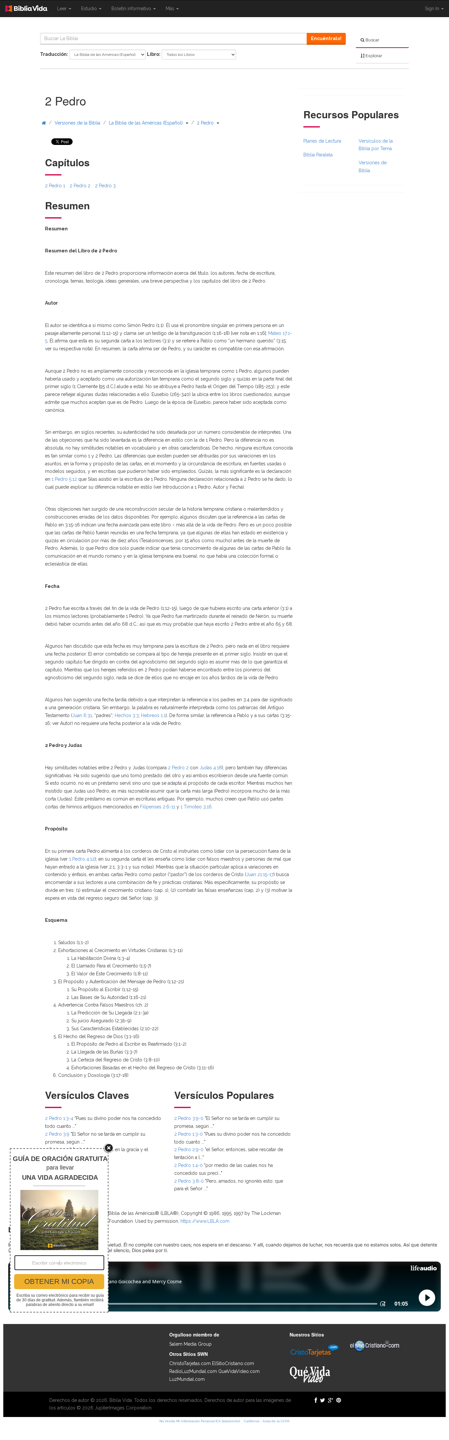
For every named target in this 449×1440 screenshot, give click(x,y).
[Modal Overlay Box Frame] (59, 1230)
